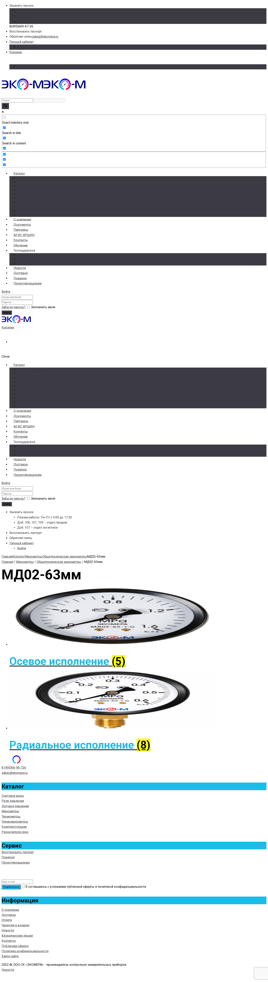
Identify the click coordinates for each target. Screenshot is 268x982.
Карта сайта (10, 956)
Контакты (9, 941)
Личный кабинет (21, 42)
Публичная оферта (15, 946)
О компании (10, 910)
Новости (8, 930)
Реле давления (33, 182)
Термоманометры (35, 198)
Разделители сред (35, 206)
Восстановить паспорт (18, 852)
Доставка (9, 915)
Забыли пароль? (14, 307)
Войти (21, 47)
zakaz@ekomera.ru (45, 36)
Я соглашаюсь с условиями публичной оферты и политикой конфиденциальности (86, 887)
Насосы (27, 211)
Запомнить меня (43, 307)
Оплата (7, 920)
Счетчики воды (33, 178)
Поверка (8, 857)
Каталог (19, 173)
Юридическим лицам (17, 936)
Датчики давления (35, 186)
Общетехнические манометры (64, 556)
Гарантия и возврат (36, 259)
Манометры (31, 190)
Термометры (31, 194)
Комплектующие (34, 202)
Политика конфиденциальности (25, 951)
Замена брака (32, 255)
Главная (7, 556)
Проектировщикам (28, 283)
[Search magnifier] (5, 106)
